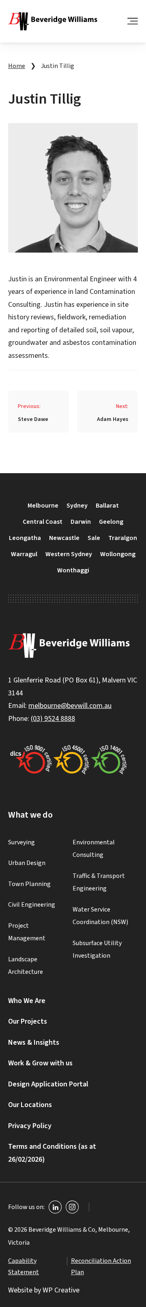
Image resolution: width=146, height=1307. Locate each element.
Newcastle (64, 537)
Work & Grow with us (40, 1063)
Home (16, 66)
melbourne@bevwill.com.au (70, 706)
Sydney (77, 505)
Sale (94, 537)
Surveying (21, 842)
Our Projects (27, 1021)
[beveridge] (52, 21)
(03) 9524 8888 (53, 719)
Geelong (111, 521)
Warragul (24, 554)
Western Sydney (68, 554)
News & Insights (33, 1042)
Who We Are (26, 1001)
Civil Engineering (31, 904)
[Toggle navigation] (132, 21)
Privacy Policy (30, 1126)
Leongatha (25, 537)
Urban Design (26, 863)
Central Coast (42, 521)
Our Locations (30, 1105)
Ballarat (107, 505)
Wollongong (117, 554)
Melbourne (43, 505)
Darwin (81, 521)
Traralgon (122, 537)
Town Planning (29, 884)
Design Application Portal (48, 1084)
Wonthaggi (73, 570)
